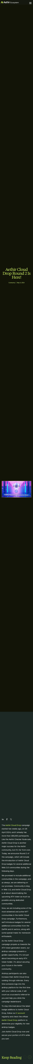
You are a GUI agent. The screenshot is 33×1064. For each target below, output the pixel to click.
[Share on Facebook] (7, 819)
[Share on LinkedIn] (3, 819)
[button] (25, 1057)
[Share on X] (11, 819)
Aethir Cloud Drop (13, 825)
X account (20, 1013)
